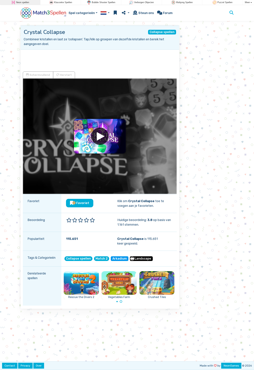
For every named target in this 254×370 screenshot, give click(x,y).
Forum (167, 13)
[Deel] (125, 13)
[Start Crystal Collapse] (100, 136)
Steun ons (146, 13)
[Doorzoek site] (231, 13)
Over (39, 365)
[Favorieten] (115, 13)
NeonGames (231, 365)
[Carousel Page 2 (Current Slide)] (121, 301)
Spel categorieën (82, 13)
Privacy (25, 365)
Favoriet (82, 203)
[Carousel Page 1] (117, 301)
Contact (9, 365)
